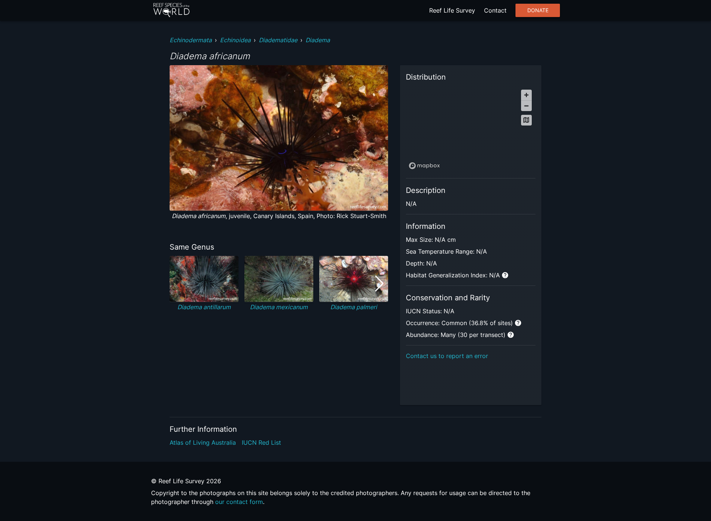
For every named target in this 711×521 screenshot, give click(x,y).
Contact (495, 10)
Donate (537, 10)
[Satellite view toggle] (526, 120)
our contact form (239, 501)
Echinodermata (191, 40)
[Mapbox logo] (424, 165)
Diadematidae (278, 40)
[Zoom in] (526, 95)
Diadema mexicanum (279, 307)
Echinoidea (235, 40)
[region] (470, 129)
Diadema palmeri (353, 307)
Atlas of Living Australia (203, 442)
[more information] (505, 275)
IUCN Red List (261, 442)
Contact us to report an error (447, 356)
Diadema (318, 40)
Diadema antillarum (204, 307)
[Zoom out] (526, 105)
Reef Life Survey (452, 10)
